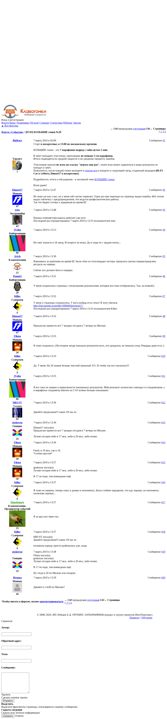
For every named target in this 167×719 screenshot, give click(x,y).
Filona (17, 336)
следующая (139, 128)
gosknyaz (17, 422)
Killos (17, 296)
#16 (163, 482)
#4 (164, 229)
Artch (17, 256)
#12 (163, 402)
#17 (163, 502)
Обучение (146, 617)
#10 (163, 356)
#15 (163, 462)
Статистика (56, 122)
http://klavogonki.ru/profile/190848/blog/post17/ (58, 305)
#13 (163, 422)
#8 (164, 316)
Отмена (19, 715)
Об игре (34, 122)
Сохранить (8, 716)
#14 (163, 442)
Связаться (6, 621)
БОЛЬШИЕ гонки (104, 179)
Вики (13, 122)
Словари (44, 122)
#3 (164, 209)
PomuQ (17, 276)
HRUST (17, 402)
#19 (163, 551)
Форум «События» (12, 132)
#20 (163, 577)
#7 (164, 296)
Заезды (77, 122)
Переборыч (17, 502)
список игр (91, 170)
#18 (163, 531)
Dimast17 (17, 189)
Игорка (17, 577)
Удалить (5, 694)
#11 (163, 376)
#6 (164, 276)
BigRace (17, 140)
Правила (134, 617)
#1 (164, 140)
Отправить (8, 701)
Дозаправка (22, 122)
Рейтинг (68, 122)
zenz (17, 209)
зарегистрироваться (51, 601)
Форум (5, 122)
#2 (164, 189)
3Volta (17, 229)
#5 (164, 256)
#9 (164, 336)
